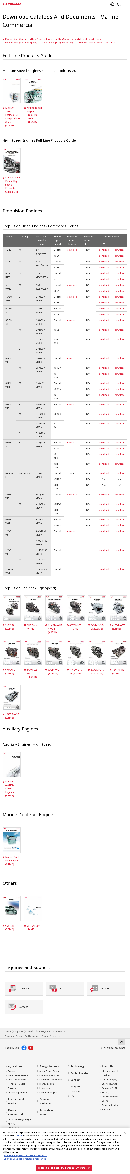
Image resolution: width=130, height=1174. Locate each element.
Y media (106, 1109)
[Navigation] (126, 4)
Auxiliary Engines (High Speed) (58, 42)
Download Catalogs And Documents (44, 1031)
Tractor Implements (17, 1092)
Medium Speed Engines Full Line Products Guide (28, 39)
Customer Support (48, 1092)
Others (112, 42)
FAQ (73, 1095)
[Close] (124, 1133)
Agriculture (15, 1066)
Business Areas (109, 1083)
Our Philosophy (109, 1079)
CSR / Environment (110, 1096)
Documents (76, 1091)
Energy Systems (49, 1066)
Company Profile (110, 1088)
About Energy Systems (50, 1071)
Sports (105, 1100)
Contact (75, 1079)
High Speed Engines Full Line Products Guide (79, 39)
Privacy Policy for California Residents (25, 1155)
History (105, 1092)
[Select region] (112, 4)
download (72, 249)
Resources (44, 1088)
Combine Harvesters (18, 1075)
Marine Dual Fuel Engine (90, 42)
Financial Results (110, 1105)
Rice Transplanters (17, 1079)
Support (19, 1031)
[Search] (118, 4)
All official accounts (114, 1047)
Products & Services (49, 1075)
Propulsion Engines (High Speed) (21, 42)
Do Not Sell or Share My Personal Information (64, 1167)
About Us (107, 1066)
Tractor (11, 1071)
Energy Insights (47, 1083)
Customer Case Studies (50, 1079)
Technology (78, 1066)
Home (8, 1031)
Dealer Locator (80, 1073)
